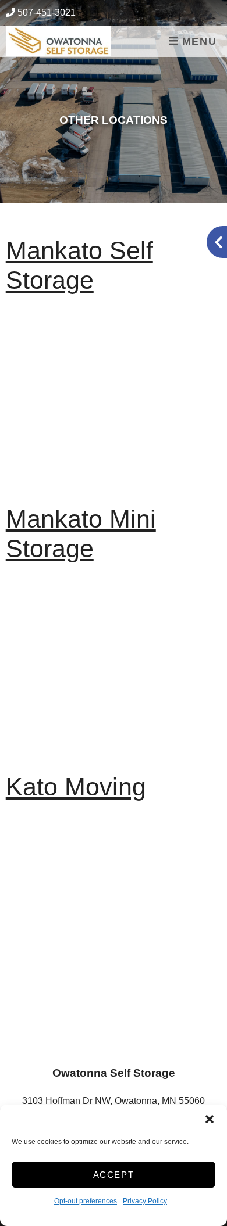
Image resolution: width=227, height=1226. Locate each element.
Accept (113, 1175)
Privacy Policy (145, 1201)
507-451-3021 (46, 12)
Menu (197, 41)
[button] (209, 1119)
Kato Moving (76, 787)
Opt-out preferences (85, 1201)
